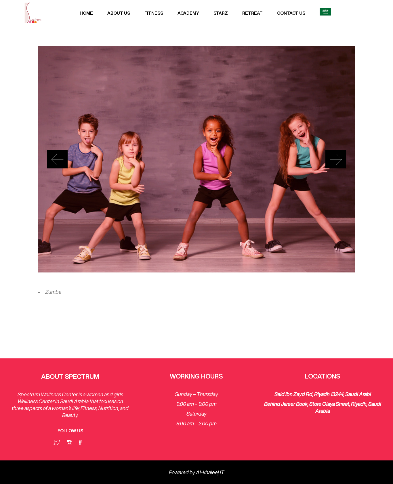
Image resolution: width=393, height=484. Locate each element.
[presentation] (57, 159)
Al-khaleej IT (210, 472)
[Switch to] (325, 13)
